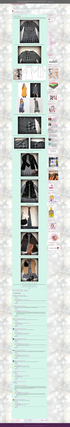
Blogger (45, 425)
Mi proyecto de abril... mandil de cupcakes (54, 118)
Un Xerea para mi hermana (53, 42)
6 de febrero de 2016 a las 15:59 (21, 385)
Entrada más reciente (16, 420)
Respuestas (16, 298)
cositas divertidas (21, 8)
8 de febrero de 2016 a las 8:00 (24, 392)
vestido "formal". (20, 44)
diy (42, 8)
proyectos (47, 8)
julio (50, 37)
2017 (50, 33)
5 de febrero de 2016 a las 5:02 (21, 328)
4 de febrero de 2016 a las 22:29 (20, 318)
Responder (16, 303)
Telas (52, 8)
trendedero (18, 4)
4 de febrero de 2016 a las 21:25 (24, 299)
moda (34, 8)
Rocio (15, 360)
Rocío (15, 295)
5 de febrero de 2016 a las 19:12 (21, 371)
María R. (16, 338)
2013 (50, 49)
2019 (50, 31)
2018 (50, 32)
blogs (38, 8)
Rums (26, 286)
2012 (50, 50)
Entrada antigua (44, 420)
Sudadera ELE (53, 138)
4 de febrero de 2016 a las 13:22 (20, 295)
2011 (50, 51)
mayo (50, 39)
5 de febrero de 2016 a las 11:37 (20, 360)
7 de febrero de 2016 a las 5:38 (20, 399)
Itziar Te (16, 328)
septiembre (51, 36)
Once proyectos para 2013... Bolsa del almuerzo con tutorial (54, 124)
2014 (50, 48)
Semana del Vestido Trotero (54, 129)
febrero (51, 41)
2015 (50, 47)
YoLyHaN (16, 385)
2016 (50, 34)
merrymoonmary (35, 425)
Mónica (40, 17)
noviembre (51, 35)
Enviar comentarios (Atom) (19, 421)
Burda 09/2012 (18, 81)
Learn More (49, 1)
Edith (15, 399)
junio (50, 38)
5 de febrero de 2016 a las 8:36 (21, 338)
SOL (15, 318)
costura (15, 8)
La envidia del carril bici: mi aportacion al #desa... (53, 43)
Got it (52, 1)
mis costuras (28, 8)
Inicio (30, 420)
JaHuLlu (16, 371)
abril (50, 40)
